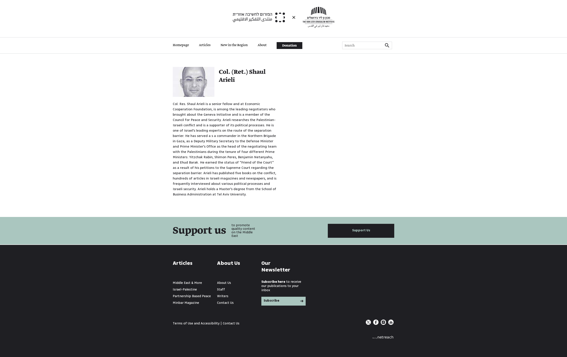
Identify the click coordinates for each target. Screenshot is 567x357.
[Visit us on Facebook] (376, 324)
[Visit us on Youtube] (391, 324)
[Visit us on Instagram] (384, 324)
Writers (222, 296)
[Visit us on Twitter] (369, 324)
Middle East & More (187, 283)
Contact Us (225, 302)
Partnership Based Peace (192, 296)
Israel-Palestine (185, 289)
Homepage (181, 45)
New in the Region (234, 45)
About (262, 45)
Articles (205, 45)
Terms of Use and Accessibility (196, 323)
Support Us (361, 230)
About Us (224, 283)
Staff (221, 289)
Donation (289, 45)
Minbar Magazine (186, 302)
